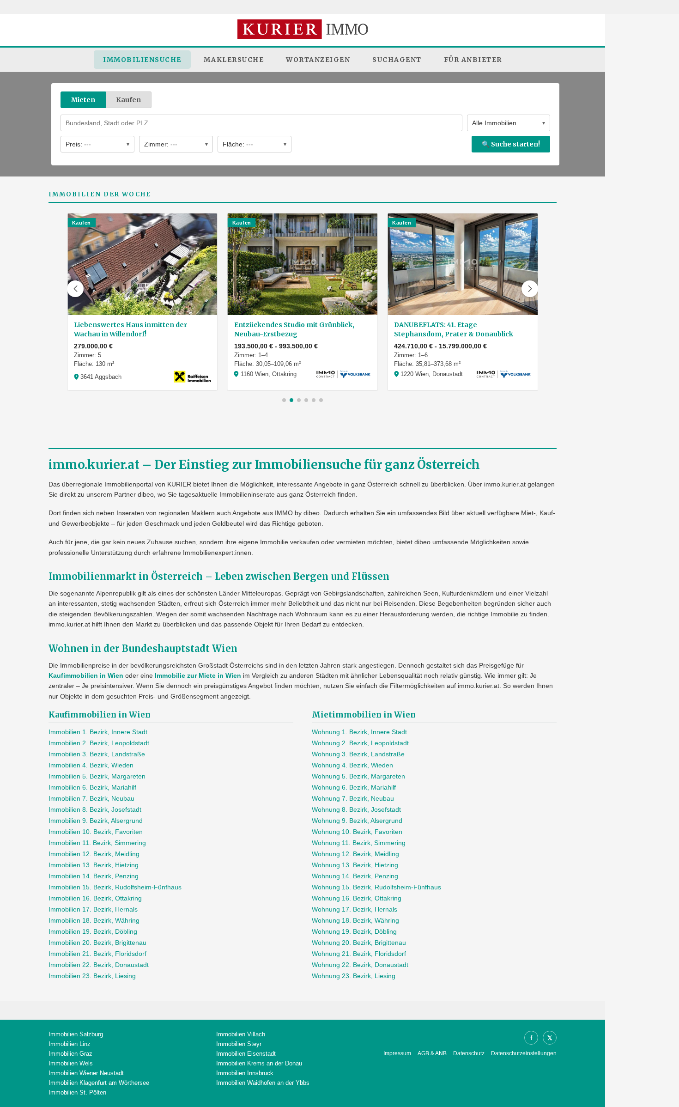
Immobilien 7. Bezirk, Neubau (91, 798)
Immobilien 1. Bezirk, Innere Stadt (97, 732)
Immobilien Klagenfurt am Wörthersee (98, 1082)
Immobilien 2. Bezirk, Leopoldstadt (98, 743)
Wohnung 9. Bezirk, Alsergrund (357, 820)
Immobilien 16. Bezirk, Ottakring (95, 898)
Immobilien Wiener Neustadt (86, 1073)
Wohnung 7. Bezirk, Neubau (353, 798)
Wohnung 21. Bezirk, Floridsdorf (359, 953)
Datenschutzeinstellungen (524, 1053)
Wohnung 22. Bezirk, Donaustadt (360, 964)
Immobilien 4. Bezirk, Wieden (90, 765)
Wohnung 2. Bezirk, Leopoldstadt (360, 743)
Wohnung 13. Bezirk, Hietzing (355, 865)
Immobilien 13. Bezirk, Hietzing (93, 865)
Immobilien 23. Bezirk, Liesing (92, 975)
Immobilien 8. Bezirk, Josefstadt (94, 809)
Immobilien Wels (70, 1063)
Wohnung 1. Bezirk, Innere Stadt (359, 732)
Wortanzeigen (318, 59)
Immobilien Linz (69, 1043)
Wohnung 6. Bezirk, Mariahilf (354, 787)
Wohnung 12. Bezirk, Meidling (355, 854)
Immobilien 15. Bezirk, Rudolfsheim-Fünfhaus (115, 887)
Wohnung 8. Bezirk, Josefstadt (356, 809)
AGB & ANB (432, 1053)
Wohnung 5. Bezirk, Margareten (358, 776)
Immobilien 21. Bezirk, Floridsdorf (97, 953)
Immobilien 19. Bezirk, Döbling (92, 931)
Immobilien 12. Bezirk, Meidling (93, 854)
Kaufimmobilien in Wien (85, 675)
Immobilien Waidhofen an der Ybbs (262, 1082)
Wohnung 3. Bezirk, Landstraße (358, 754)
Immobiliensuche (142, 59)
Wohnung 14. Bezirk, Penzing (355, 876)
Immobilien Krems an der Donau (259, 1063)
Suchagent (397, 59)
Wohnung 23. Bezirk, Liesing (353, 975)
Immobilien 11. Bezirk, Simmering (97, 842)
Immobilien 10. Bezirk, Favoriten (95, 831)
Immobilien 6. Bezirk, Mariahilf (92, 787)
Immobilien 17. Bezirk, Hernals (93, 909)
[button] (75, 288)
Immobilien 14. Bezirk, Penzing (93, 876)
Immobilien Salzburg (75, 1034)
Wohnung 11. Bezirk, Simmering (359, 842)
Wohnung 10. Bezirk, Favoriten (357, 831)
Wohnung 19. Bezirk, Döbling (354, 931)
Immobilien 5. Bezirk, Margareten (97, 776)
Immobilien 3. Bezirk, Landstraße (96, 754)
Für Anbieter (473, 59)
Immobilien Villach (240, 1034)
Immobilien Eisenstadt (246, 1053)
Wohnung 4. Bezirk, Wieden (352, 765)
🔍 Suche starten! (511, 144)
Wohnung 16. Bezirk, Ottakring (356, 898)
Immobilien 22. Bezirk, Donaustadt (98, 964)
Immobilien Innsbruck (244, 1073)
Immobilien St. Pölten (77, 1092)
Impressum (397, 1053)
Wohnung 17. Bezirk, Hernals (354, 909)
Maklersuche (234, 59)
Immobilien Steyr (238, 1043)
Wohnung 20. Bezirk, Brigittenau (359, 942)
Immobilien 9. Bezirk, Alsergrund (95, 820)
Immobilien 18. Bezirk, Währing (93, 920)
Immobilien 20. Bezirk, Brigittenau (97, 942)
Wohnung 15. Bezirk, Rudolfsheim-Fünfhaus (376, 887)
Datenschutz (469, 1053)
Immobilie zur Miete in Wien (198, 675)
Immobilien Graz (70, 1053)
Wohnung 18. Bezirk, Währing (355, 920)
